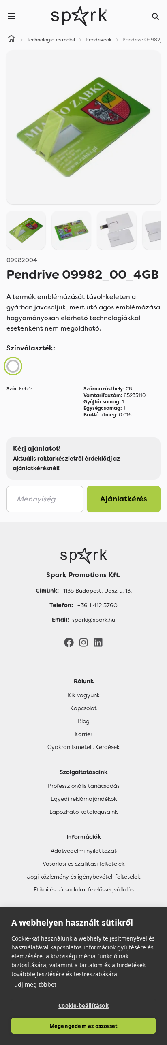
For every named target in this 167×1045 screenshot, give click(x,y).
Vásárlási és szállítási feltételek (83, 863)
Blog (84, 721)
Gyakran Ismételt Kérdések (83, 747)
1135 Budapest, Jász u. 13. (97, 590)
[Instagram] (83, 642)
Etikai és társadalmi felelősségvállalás (84, 889)
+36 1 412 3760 (97, 605)
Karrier (83, 734)
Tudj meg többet (33, 984)
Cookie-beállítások (83, 1005)
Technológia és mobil (51, 39)
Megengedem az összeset (83, 1026)
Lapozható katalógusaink (83, 811)
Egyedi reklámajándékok (84, 798)
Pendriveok (99, 39)
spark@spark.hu (93, 619)
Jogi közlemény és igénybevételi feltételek (83, 876)
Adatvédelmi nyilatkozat (84, 850)
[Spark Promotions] (79, 16)
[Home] (11, 40)
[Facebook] (69, 642)
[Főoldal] (83, 556)
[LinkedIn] (98, 642)
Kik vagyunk (84, 695)
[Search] (156, 16)
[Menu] (11, 16)
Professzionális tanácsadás (84, 785)
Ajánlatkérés (123, 499)
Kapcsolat (83, 708)
